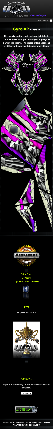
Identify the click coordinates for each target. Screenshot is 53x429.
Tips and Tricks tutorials (26, 281)
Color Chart (26, 274)
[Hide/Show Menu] (44, 20)
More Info (26, 277)
